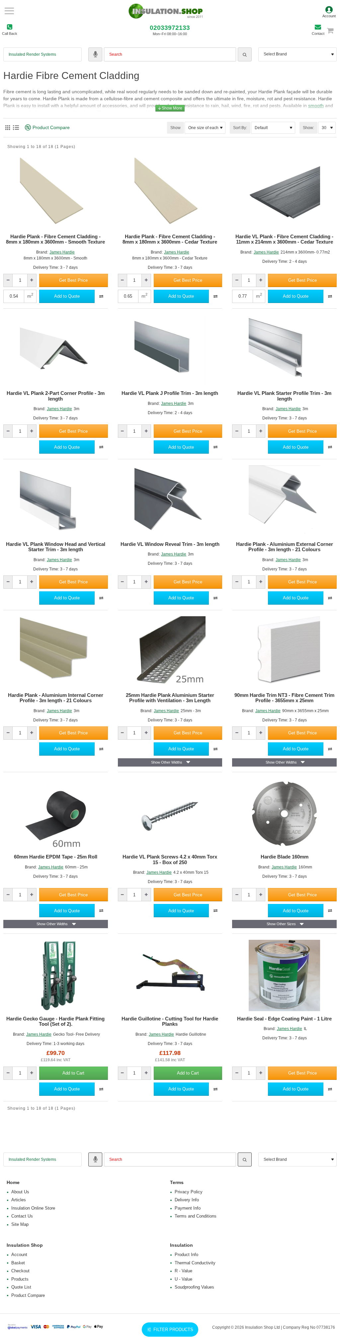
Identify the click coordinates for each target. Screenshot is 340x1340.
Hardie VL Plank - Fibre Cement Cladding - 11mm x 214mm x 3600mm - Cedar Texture (284, 239)
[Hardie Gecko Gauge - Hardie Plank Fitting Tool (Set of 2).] (55, 975)
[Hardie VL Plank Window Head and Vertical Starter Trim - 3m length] (55, 501)
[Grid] (7, 127)
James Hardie (62, 252)
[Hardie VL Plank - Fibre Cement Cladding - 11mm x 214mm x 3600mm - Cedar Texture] (284, 193)
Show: (308, 127)
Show (175, 127)
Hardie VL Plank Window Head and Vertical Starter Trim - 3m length (55, 547)
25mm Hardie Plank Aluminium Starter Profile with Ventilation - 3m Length (170, 698)
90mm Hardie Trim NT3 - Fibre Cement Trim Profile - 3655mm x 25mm (284, 698)
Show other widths (166, 762)
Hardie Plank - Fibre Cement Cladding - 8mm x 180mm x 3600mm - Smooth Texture (55, 239)
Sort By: (240, 127)
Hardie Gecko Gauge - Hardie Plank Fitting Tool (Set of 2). (55, 1021)
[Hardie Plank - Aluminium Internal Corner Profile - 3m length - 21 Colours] (55, 652)
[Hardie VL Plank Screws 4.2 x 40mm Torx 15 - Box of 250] (170, 814)
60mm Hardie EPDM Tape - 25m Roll (55, 856)
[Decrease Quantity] (8, 280)
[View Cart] (333, 30)
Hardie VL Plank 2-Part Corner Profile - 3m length (56, 396)
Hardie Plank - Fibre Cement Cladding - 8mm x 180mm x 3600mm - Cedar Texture (170, 239)
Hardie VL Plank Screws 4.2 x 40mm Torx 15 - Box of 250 (170, 859)
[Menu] (9, 11)
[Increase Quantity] (31, 280)
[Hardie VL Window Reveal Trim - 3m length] (170, 501)
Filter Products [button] (173, 1329)
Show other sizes (281, 924)
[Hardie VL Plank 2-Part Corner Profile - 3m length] (55, 350)
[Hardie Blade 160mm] (284, 814)
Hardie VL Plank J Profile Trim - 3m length (170, 393)
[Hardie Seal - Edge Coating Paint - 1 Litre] (284, 975)
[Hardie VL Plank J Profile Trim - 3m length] (170, 350)
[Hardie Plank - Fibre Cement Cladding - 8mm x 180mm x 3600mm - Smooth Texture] (55, 193)
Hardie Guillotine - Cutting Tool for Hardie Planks (170, 1021)
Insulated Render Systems (32, 54)
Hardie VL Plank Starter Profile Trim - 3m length (284, 396)
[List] (16, 127)
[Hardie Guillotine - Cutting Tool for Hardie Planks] (170, 975)
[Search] (245, 54)
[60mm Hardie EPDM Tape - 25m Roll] (55, 814)
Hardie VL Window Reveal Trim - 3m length (170, 544)
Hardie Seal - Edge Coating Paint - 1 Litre (284, 1018)
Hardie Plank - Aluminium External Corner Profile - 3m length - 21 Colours (284, 547)
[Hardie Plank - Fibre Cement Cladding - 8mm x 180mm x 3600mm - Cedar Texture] (170, 193)
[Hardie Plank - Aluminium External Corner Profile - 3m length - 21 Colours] (284, 501)
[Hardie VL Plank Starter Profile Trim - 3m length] (284, 350)
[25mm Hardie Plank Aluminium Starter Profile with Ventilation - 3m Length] (170, 652)
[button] (73, 280)
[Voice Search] (95, 54)
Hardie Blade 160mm (284, 856)
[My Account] (329, 11)
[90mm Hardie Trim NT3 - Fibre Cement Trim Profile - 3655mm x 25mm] (284, 652)
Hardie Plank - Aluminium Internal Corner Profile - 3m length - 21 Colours (55, 698)
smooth (316, 105)
